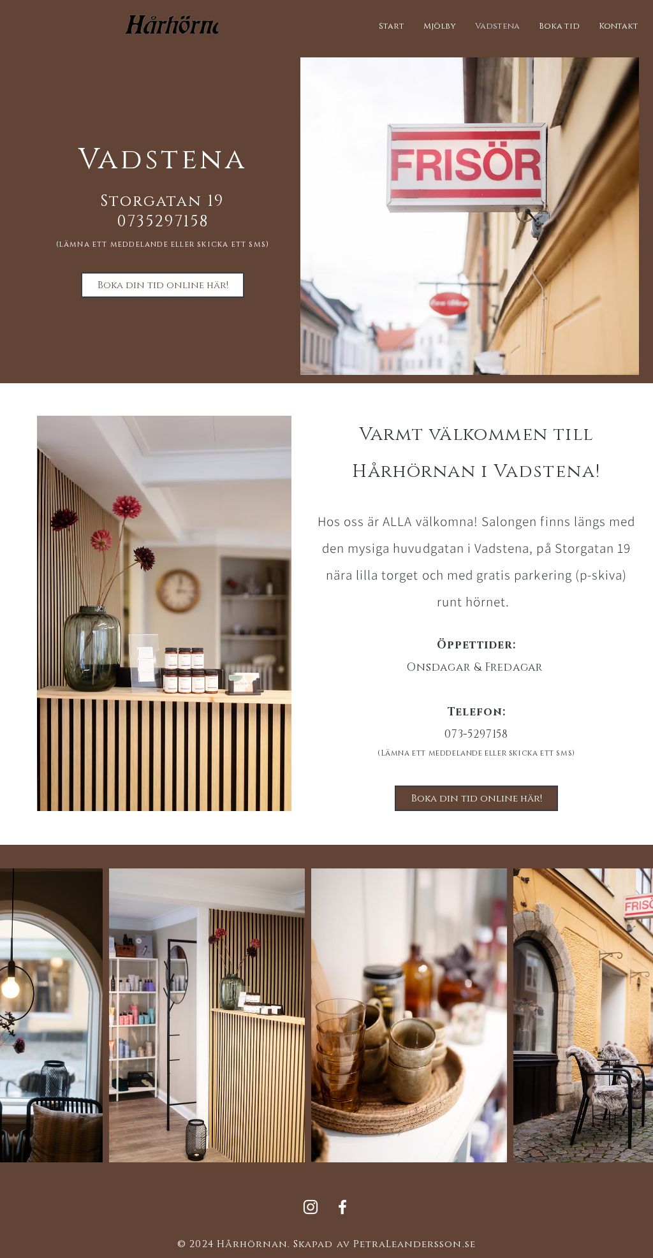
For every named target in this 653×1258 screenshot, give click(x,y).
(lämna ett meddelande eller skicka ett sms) (163, 244)
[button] (559, 26)
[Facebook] (342, 1207)
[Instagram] (310, 1207)
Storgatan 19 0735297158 (162, 211)
